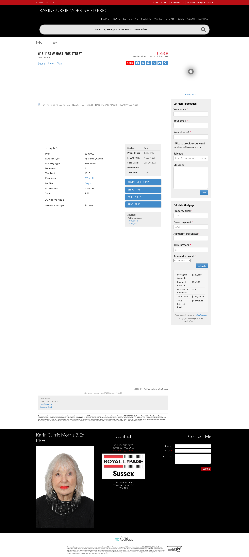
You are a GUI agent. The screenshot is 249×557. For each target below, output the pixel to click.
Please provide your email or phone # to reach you (189, 145)
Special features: (54, 200)
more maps (190, 94)
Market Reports (164, 18)
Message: (179, 165)
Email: (168, 451)
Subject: (178, 153)
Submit (206, 469)
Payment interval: (183, 256)
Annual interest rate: (185, 233)
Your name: (179, 109)
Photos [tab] (51, 63)
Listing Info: (52, 148)
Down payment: (182, 222)
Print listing (134, 204)
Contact (204, 18)
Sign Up (50, 2)
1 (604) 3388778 (132, 220)
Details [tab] (41, 63)
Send (204, 192)
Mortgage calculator (144, 197)
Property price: (182, 210)
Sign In (39, 2)
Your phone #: (181, 132)
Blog (180, 18)
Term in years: (181, 244)
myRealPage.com (201, 315)
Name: (168, 446)
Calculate (202, 266)
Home (105, 18)
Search (203, 29)
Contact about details (138, 182)
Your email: (179, 120)
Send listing (134, 189)
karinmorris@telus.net (123, 450)
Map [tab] (59, 63)
